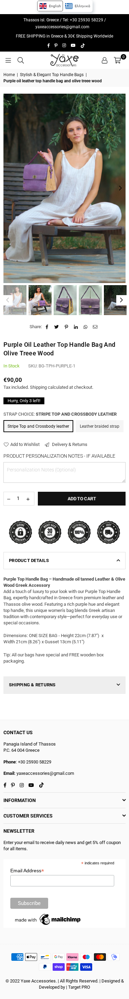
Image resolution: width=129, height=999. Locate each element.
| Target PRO (78, 987)
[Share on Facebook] (47, 327)
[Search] (20, 60)
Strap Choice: (60, 414)
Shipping (38, 387)
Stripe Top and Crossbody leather (38, 426)
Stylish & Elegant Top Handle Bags (52, 74)
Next (120, 188)
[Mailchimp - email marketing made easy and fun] (48, 925)
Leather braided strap (99, 426)
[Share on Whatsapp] (85, 327)
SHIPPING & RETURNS (32, 684)
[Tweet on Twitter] (57, 327)
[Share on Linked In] (76, 327)
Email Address (27, 870)
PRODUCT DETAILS (29, 560)
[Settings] (104, 60)
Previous (8, 188)
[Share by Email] (95, 327)
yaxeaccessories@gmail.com (62, 26)
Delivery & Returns (69, 444)
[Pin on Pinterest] (66, 327)
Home (9, 74)
